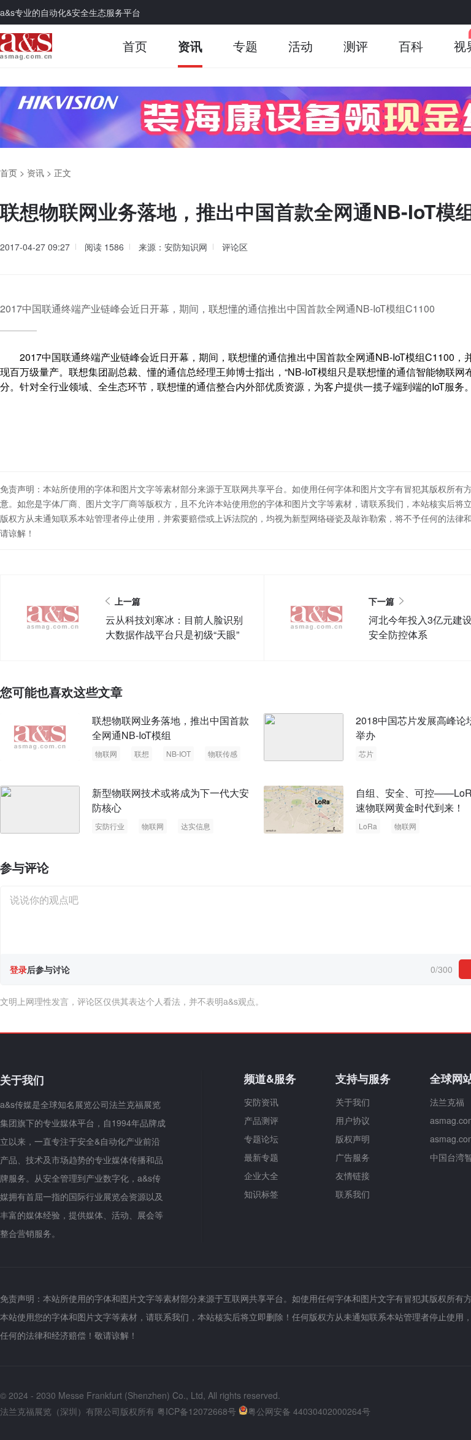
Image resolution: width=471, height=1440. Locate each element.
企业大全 (261, 1175)
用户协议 (352, 1120)
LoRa (368, 826)
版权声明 (352, 1138)
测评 (355, 46)
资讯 (190, 46)
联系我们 (352, 1194)
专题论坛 (261, 1138)
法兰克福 (447, 1102)
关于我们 (352, 1102)
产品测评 (261, 1120)
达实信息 (195, 826)
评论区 (235, 247)
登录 (18, 969)
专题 (245, 46)
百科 (411, 46)
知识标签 (261, 1194)
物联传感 (222, 753)
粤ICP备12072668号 (196, 1411)
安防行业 (109, 826)
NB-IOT (178, 753)
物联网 (450, 372)
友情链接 (352, 1175)
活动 (300, 46)
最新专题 (261, 1157)
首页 (135, 46)
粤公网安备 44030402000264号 (309, 1411)
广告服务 (352, 1157)
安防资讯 (261, 1102)
